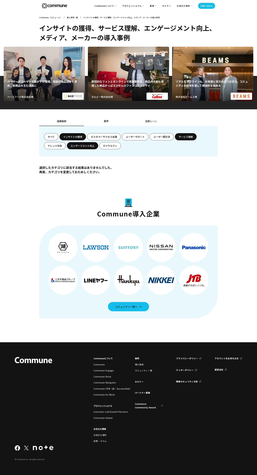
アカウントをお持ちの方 (227, 358)
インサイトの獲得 (72, 137)
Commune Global (103, 417)
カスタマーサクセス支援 (104, 137)
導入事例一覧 (72, 17)
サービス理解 (186, 137)
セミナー (166, 5)
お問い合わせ (206, 5)
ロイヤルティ (110, 145)
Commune (99, 364)
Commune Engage (104, 370)
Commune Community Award (145, 405)
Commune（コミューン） (50, 17)
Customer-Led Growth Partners (108, 411)
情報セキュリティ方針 (187, 381)
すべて (51, 137)
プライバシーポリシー (187, 358)
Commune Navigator (105, 382)
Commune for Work (104, 394)
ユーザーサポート (135, 137)
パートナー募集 (142, 392)
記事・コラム (100, 441)
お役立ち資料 (100, 435)
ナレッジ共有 (55, 145)
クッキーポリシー (185, 370)
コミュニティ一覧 (143, 370)
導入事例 (139, 364)
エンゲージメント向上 (82, 145)
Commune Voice (102, 376)
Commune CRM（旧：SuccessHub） (108, 388)
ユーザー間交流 (161, 137)
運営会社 (219, 369)
